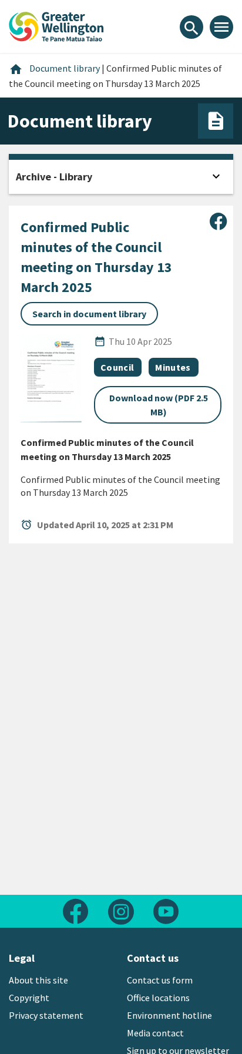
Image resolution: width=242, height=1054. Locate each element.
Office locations (158, 997)
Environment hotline (169, 1015)
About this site (38, 980)
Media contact (155, 1033)
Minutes (172, 367)
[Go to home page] (56, 25)
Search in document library (89, 314)
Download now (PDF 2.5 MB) (158, 405)
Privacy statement (46, 1015)
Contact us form (160, 980)
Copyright (29, 997)
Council (117, 367)
